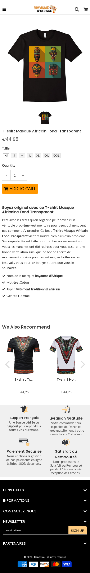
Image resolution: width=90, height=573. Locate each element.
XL (38, 155)
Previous (7, 364)
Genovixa (39, 556)
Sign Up (77, 530)
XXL (46, 155)
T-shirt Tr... (23, 379)
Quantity (8, 165)
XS (6, 155)
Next (83, 364)
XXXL (56, 155)
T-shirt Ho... (66, 379)
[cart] (85, 9)
